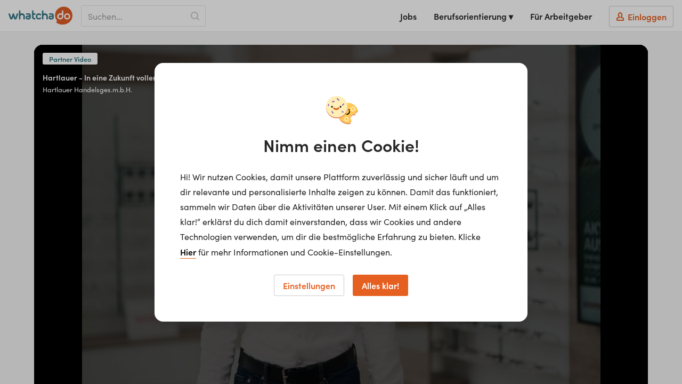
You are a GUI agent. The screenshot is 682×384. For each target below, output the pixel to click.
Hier (188, 252)
